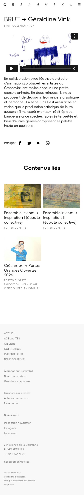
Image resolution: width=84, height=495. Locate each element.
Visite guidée (13, 288)
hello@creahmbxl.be (17, 461)
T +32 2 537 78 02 (14, 453)
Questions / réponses (17, 381)
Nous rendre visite (15, 376)
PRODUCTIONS (13, 354)
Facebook (10, 433)
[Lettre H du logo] (38, 4)
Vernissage (30, 284)
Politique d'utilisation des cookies (19, 481)
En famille (31, 288)
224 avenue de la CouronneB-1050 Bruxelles (21, 446)
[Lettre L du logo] (71, 4)
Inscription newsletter (17, 422)
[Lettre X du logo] (63, 4)
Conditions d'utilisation (14, 477)
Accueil (9, 333)
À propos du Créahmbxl (18, 370)
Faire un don (11, 403)
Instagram (10, 428)
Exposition (12, 284)
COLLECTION (12, 348)
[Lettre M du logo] (46, 4)
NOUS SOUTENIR (14, 359)
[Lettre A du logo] (29, 4)
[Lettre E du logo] (21, 4)
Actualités (12, 338)
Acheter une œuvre (16, 398)
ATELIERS (9, 343)
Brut (7, 25)
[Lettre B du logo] (54, 4)
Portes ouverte (15, 227)
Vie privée (9, 485)
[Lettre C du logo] (5, 4)
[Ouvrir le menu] (79, 4)
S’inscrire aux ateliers (17, 393)
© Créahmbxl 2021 (12, 473)
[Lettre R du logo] (13, 4)
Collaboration (23, 25)
